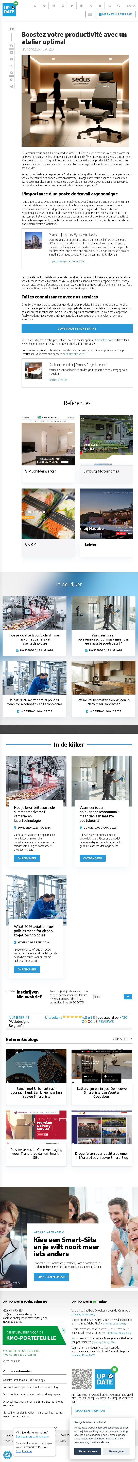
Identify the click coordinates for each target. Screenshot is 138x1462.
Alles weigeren (116, 1451)
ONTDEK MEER (58, 380)
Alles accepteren (88, 1451)
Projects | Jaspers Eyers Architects (73, 234)
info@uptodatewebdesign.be (19, 1314)
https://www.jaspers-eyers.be (66, 261)
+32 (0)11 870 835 (13, 1310)
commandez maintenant (77, 328)
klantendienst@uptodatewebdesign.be (25, 1317)
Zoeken (131, 5)
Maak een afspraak (90, 1411)
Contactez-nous (104, 340)
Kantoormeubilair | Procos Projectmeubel (78, 364)
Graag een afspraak (52, 1276)
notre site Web (75, 353)
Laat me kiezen (100, 1442)
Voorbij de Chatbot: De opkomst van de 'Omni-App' (101, 1310)
